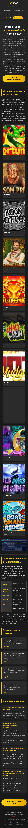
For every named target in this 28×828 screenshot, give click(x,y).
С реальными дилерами (18, 10)
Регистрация (18, 17)
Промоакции (7, 10)
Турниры (21, 6)
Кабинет (8, 17)
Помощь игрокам (17, 14)
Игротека (8, 14)
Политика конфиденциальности (13, 812)
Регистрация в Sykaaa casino (14, 802)
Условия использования (10, 814)
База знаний (8, 6)
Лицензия (21, 814)
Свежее (15, 6)
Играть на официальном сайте (14, 79)
